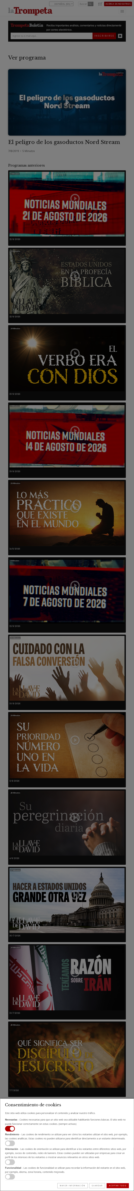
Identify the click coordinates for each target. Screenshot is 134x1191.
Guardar (97, 1185)
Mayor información (72, 1185)
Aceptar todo (117, 1185)
